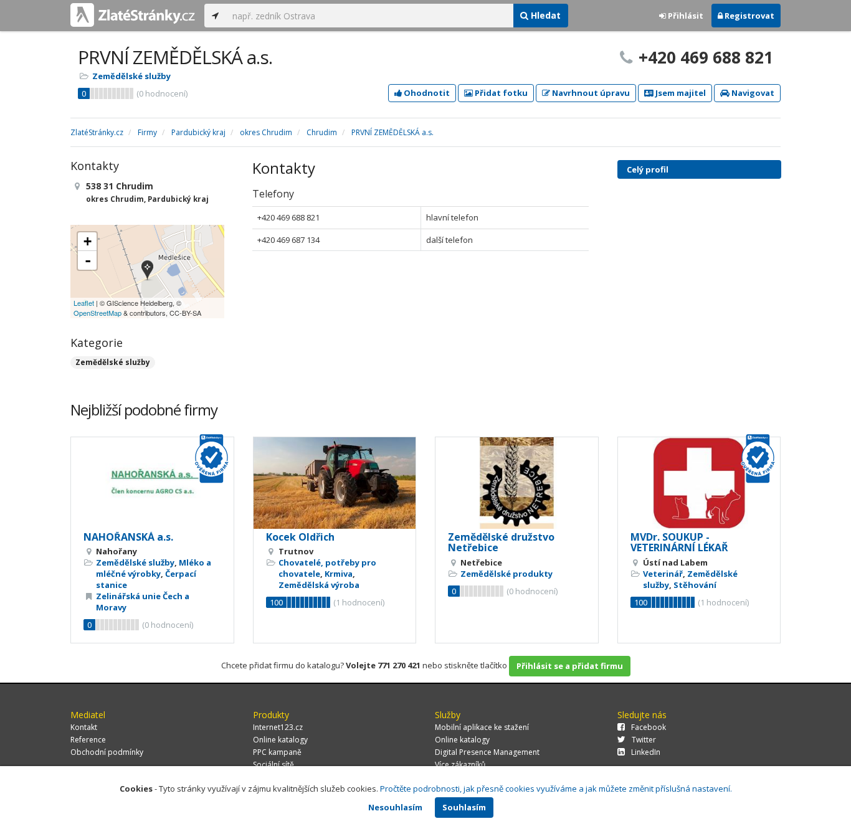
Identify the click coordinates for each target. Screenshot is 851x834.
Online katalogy (280, 739)
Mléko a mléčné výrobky (153, 568)
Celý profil (647, 169)
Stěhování (694, 584)
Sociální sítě (273, 764)
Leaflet (84, 303)
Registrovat (748, 15)
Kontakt (83, 727)
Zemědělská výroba (318, 584)
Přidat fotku (500, 92)
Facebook (648, 727)
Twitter (644, 739)
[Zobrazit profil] (152, 483)
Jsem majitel (680, 92)
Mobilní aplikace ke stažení (482, 727)
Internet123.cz (278, 727)
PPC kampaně (277, 752)
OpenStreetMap (97, 313)
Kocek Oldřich (300, 537)
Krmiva (339, 573)
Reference (88, 739)
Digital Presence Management (487, 752)
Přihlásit (684, 15)
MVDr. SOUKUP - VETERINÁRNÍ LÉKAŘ (679, 542)
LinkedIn (645, 752)
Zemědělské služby (131, 76)
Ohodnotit (426, 92)
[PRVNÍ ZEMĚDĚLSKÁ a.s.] (147, 271)
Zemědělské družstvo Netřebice (501, 542)
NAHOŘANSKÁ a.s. (128, 537)
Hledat (544, 15)
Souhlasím (464, 807)
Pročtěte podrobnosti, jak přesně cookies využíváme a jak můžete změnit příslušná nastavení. (556, 788)
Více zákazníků (460, 764)
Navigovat (752, 92)
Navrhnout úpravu (590, 92)
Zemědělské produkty (506, 573)
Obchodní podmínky (106, 752)
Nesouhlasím (395, 807)
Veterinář (663, 573)
